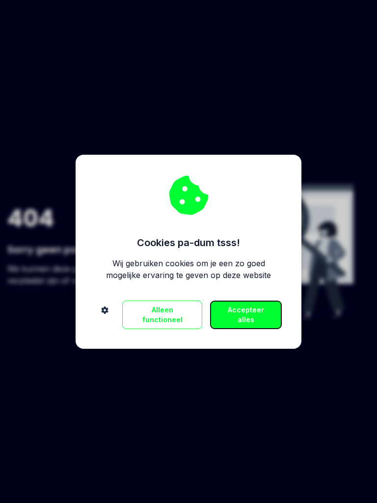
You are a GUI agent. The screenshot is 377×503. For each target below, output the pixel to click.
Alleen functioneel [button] (162, 315)
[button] (104, 315)
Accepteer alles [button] (246, 315)
